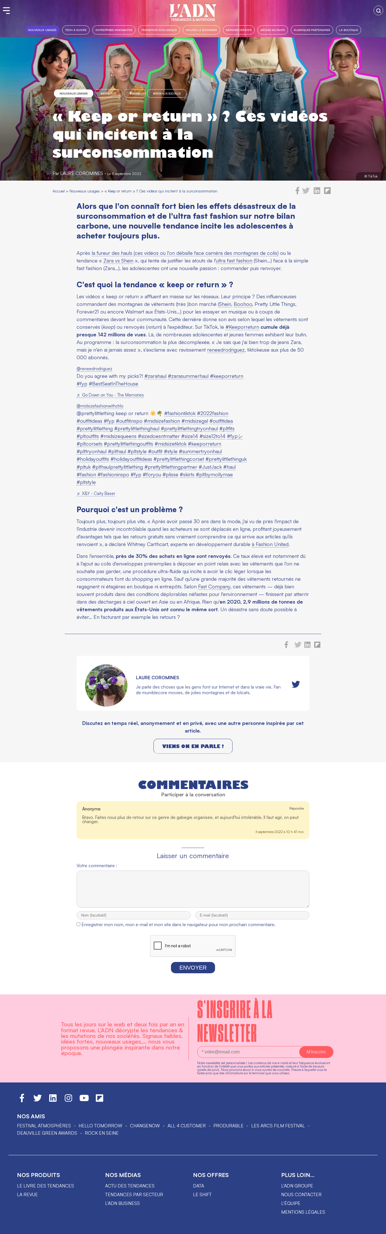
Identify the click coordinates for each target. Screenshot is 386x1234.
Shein (225, 304)
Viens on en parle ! (193, 746)
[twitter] (306, 193)
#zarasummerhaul (188, 376)
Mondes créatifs (238, 30)
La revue (27, 1194)
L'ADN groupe (297, 1186)
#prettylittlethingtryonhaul (189, 428)
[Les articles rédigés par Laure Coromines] (106, 705)
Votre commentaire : (97, 865)
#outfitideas (89, 421)
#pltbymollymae (214, 474)
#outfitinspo (129, 421)
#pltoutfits (88, 436)
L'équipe (290, 1203)
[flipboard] (327, 193)
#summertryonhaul (200, 451)
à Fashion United (270, 544)
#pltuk (84, 467)
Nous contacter (301, 1194)
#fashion (86, 474)
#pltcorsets (89, 443)
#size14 (189, 436)
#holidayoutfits (93, 459)
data (198, 1186)
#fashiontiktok (180, 413)
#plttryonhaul (92, 451)
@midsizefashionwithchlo (100, 406)
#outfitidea (221, 421)
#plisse (170, 474)
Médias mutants (273, 30)
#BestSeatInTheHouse (113, 383)
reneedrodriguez (226, 350)
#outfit (155, 451)
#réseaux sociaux (167, 93)
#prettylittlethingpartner (170, 467)
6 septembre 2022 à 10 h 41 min (280, 832)
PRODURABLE (228, 1125)
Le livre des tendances (45, 1186)
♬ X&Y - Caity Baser (96, 493)
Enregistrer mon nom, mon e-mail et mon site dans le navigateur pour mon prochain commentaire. (178, 924)
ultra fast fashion (234, 260)
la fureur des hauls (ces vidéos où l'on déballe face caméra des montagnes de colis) (185, 253)
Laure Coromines (81, 173)
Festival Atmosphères (44, 1125)
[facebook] (298, 193)
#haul (229, 467)
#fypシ (235, 436)
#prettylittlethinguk (226, 459)
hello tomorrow (100, 1125)
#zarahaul (155, 376)
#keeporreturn (226, 376)
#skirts (187, 474)
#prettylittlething (95, 428)
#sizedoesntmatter (159, 436)
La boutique (348, 30)
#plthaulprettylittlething (117, 467)
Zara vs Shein (118, 260)
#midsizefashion (162, 421)
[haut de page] (376, 1227)
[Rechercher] (378, 10)
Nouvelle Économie (201, 30)
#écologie (108, 93)
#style (170, 451)
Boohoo (243, 304)
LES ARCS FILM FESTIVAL (278, 1125)
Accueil (59, 191)
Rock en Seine (102, 1133)
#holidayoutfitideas (131, 459)
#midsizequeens (118, 436)
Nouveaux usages (42, 30)
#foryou (152, 474)
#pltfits (227, 428)
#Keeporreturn (242, 327)
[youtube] (84, 1100)
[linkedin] (317, 193)
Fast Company (214, 586)
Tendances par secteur (134, 1194)
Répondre (296, 808)
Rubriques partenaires (312, 30)
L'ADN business (122, 1203)
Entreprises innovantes (114, 30)
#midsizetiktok (171, 443)
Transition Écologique (159, 30)
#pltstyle (137, 451)
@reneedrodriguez (94, 368)
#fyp (82, 383)
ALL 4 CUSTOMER (187, 1125)
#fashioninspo (113, 474)
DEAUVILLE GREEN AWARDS (47, 1133)
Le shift (202, 1194)
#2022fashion (212, 413)
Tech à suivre (75, 30)
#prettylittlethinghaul (136, 428)
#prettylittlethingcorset (178, 459)
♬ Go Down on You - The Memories (110, 395)
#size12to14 (212, 436)
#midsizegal (194, 421)
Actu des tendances (130, 1186)
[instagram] (68, 1100)
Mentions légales (303, 1212)
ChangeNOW (145, 1125)
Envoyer (193, 968)
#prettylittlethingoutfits (128, 443)
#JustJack (210, 467)
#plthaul (117, 451)
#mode (135, 93)
